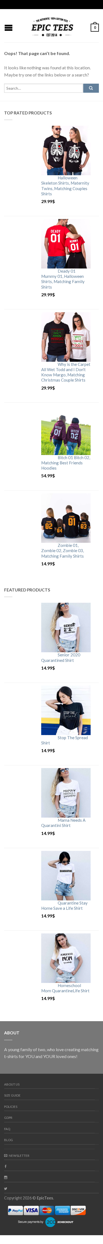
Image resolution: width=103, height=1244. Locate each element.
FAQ (7, 1129)
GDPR (8, 1117)
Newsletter (19, 1155)
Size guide (12, 1095)
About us (12, 1084)
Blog (8, 1140)
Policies (10, 1106)
